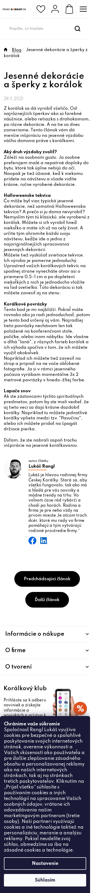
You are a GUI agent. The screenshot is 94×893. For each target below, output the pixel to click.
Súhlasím (45, 880)
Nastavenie (45, 863)
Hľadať (77, 28)
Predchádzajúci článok (47, 579)
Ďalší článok (47, 600)
